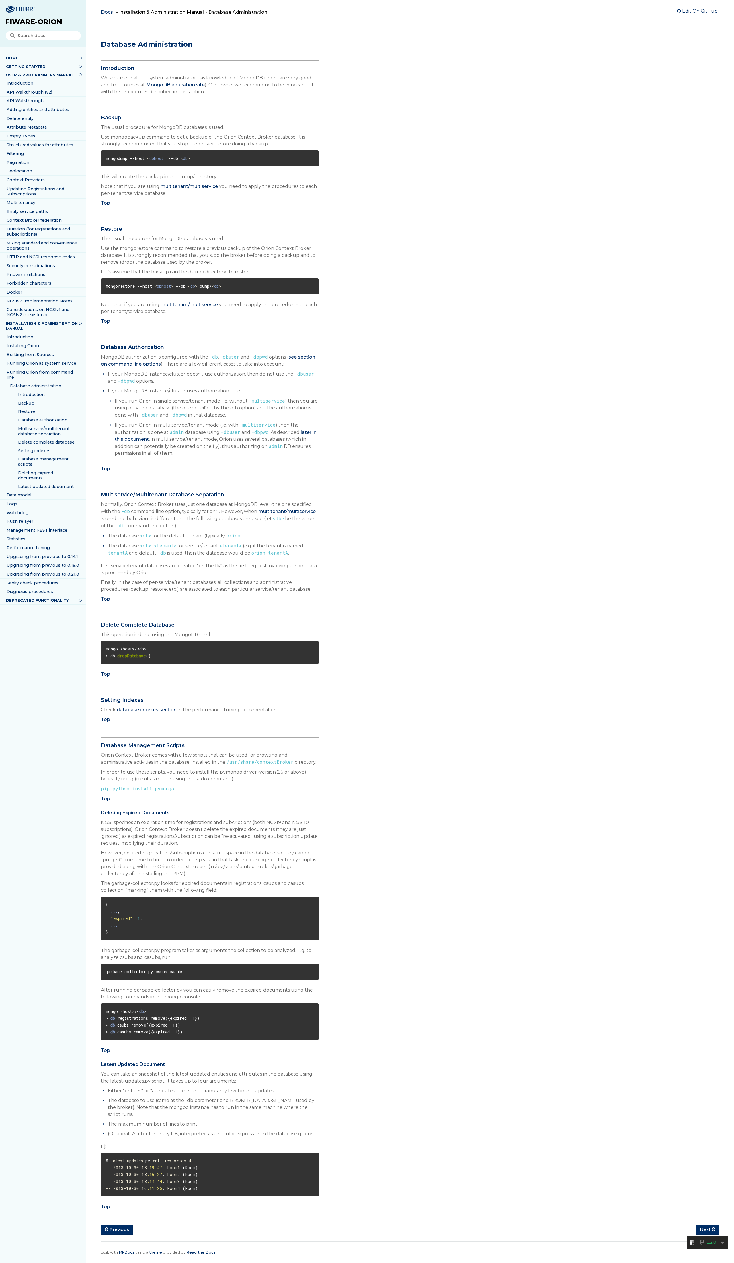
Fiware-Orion (33, 22)
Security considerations (31, 265)
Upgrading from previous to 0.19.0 (43, 565)
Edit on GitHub (699, 11)
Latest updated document (46, 486)
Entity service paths (27, 211)
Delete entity (20, 118)
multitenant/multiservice (189, 186)
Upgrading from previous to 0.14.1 (42, 556)
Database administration (35, 385)
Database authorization (42, 420)
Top (105, 203)
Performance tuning (28, 547)
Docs (107, 12)
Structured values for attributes (40, 144)
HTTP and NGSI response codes (41, 256)
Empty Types (21, 136)
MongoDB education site (175, 85)
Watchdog (17, 512)
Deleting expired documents (35, 475)
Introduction (20, 83)
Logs (12, 503)
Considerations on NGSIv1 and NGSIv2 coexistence (38, 312)
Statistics (16, 538)
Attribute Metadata (27, 127)
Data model (19, 495)
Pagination (18, 162)
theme (155, 1252)
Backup (26, 403)
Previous (118, 1229)
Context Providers (26, 179)
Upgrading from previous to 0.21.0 (43, 574)
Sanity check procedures (32, 583)
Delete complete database (46, 442)
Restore (26, 411)
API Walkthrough (25, 100)
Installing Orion (23, 345)
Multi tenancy (21, 202)
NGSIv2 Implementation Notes (40, 301)
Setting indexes (34, 450)
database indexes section (147, 709)
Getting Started (26, 66)
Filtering (15, 153)
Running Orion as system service (41, 363)
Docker (14, 292)
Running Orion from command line (40, 375)
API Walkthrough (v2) (29, 92)
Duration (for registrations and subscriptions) (38, 231)
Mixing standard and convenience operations (42, 245)
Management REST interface (37, 530)
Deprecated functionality (37, 600)
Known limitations (26, 274)
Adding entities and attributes (38, 109)
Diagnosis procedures (30, 591)
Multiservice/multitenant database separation (44, 431)
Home (12, 58)
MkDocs (126, 1252)
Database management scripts (43, 461)
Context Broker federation (34, 220)
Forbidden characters (29, 283)
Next (706, 1229)
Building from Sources (30, 354)
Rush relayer (20, 521)
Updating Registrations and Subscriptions (35, 191)
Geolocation (19, 171)
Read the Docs (201, 1252)
